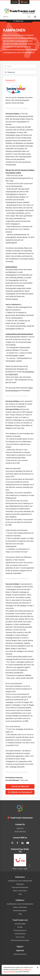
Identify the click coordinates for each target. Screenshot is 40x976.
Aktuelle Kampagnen (20, 910)
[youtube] (27, 843)
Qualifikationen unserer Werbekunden (20, 881)
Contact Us (20, 828)
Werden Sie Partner (20, 954)
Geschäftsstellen (20, 924)
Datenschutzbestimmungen (20, 940)
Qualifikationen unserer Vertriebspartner (20, 904)
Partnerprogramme (20, 930)
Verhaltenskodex (20, 934)
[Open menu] (35, 17)
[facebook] (17, 843)
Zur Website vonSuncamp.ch (20, 792)
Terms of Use (20, 937)
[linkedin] (22, 843)
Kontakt (20, 927)
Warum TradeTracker (20, 891)
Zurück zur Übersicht (20, 786)
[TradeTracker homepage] (20, 11)
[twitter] (12, 843)
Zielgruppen (20, 884)
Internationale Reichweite (20, 887)
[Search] (29, 17)
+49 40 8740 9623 (20, 832)
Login (20, 894)
